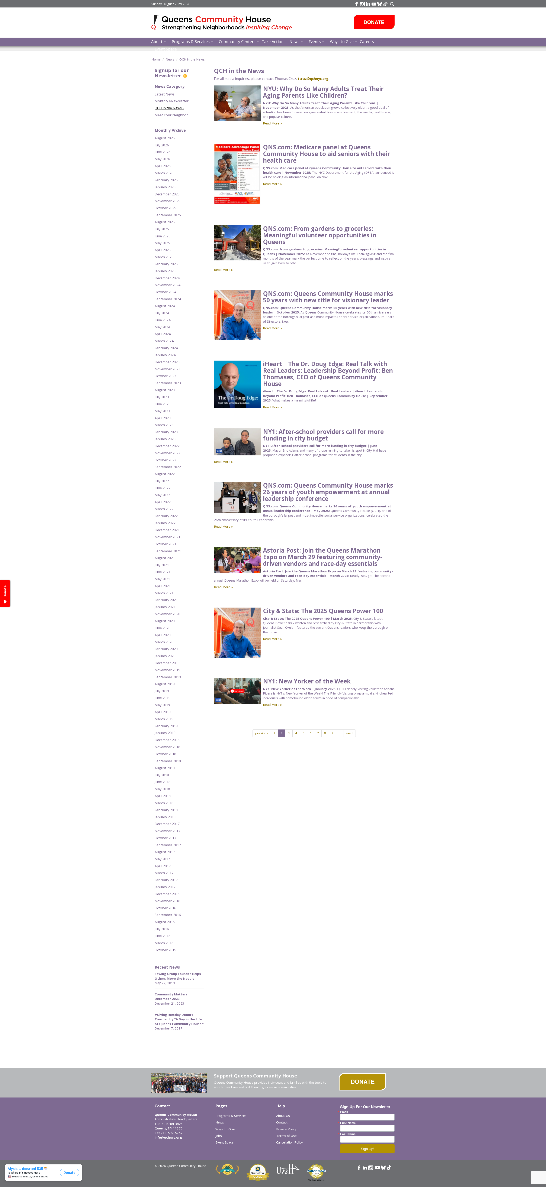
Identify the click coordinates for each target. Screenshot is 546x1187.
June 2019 (162, 698)
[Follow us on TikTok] (385, 4)
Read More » (272, 123)
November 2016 (167, 901)
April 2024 (163, 334)
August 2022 (165, 474)
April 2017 (163, 866)
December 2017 (167, 824)
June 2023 (162, 404)
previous (261, 733)
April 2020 (163, 635)
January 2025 (165, 271)
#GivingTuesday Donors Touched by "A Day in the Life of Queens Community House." (179, 1019)
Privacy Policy (286, 1129)
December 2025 (167, 194)
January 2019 (165, 733)
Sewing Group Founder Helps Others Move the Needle (178, 976)
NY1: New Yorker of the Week (307, 681)
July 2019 (162, 691)
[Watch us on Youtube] (374, 4)
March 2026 (164, 173)
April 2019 (163, 712)
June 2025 (162, 236)
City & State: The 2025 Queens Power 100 (323, 611)
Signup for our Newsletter (172, 72)
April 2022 (163, 502)
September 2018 (168, 761)
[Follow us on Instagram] (370, 1167)
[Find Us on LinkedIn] (368, 4)
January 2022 (165, 523)
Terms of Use (286, 1136)
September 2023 (168, 383)
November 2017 (167, 831)
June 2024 (162, 320)
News (295, 41)
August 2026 (165, 138)
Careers (367, 41)
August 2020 (165, 621)
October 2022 (165, 460)
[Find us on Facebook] (356, 4)
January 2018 (165, 817)
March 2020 (164, 642)
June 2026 (162, 152)
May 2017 (162, 859)
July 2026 (162, 145)
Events (315, 41)
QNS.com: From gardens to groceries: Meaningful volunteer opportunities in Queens (319, 235)
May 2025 (162, 243)
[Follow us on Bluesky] (379, 4)
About (157, 41)
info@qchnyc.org (168, 1137)
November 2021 (167, 537)
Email (344, 1111)
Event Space (166, 49)
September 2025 (168, 215)
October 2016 (165, 908)
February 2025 (166, 264)
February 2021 (166, 600)
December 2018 (167, 740)
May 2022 (162, 495)
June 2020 (162, 628)
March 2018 (164, 803)
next (349, 733)
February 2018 (166, 810)
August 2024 (165, 306)
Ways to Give (342, 41)
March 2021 (164, 593)
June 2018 (162, 782)
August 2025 (165, 222)
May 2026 (162, 159)
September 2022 (168, 467)
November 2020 (167, 614)
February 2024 (166, 348)
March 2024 (164, 341)
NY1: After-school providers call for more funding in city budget (323, 434)
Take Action (272, 41)
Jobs (218, 1136)
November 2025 (167, 201)
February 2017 (166, 880)
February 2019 (166, 726)
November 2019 (167, 670)
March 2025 (164, 257)
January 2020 (165, 656)
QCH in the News (192, 59)
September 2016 (168, 915)
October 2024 (165, 292)
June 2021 (162, 572)
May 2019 (162, 705)
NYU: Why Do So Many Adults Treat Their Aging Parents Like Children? (323, 92)
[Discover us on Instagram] (362, 4)
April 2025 (163, 250)
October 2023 (165, 376)
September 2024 (168, 299)
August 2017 (165, 852)
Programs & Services (191, 41)
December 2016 (167, 894)
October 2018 (165, 754)
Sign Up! (367, 1148)
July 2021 (162, 565)
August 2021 (165, 558)
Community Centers (238, 41)
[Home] (156, 22)
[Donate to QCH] (374, 22)
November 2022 (167, 453)
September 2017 (168, 845)
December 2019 (167, 663)
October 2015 (165, 950)
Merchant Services (316, 1180)
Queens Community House (227, 23)
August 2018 (165, 768)
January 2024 (165, 355)
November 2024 (167, 285)
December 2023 (167, 362)
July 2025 (162, 229)
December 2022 (167, 446)
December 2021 (167, 530)
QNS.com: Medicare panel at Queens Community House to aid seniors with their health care (326, 153)
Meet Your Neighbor (171, 115)
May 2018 (162, 789)
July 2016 (162, 929)
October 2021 (165, 544)
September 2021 (168, 551)
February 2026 (166, 180)
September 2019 (168, 677)
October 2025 (165, 208)
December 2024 (167, 278)
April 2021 (163, 586)
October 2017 (165, 838)
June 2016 (162, 936)
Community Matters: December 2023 (171, 996)
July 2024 (162, 313)
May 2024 (162, 327)
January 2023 (165, 439)
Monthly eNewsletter (172, 101)
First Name (348, 1122)
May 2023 (162, 411)
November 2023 (167, 369)
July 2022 (162, 481)
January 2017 (165, 887)
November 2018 (167, 747)
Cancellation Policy (289, 1142)
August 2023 (165, 390)
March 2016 (164, 943)
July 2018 (162, 775)
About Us (283, 1115)
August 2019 (165, 684)
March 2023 (164, 425)
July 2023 (162, 397)
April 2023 (163, 418)
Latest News (164, 94)
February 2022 (166, 516)
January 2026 (165, 187)
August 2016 (165, 922)
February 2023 (166, 432)
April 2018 (163, 796)
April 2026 (163, 166)
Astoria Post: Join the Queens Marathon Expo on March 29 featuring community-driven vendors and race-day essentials (322, 557)
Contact (282, 1122)
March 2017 (164, 873)
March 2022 (164, 509)
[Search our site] (392, 4)
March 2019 (164, 719)
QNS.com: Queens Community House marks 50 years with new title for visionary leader (328, 296)
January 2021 (165, 607)
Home (156, 59)
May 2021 (162, 579)
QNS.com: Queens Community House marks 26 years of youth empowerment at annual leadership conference (328, 492)
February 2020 (166, 649)
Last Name (348, 1133)
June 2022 (162, 488)
